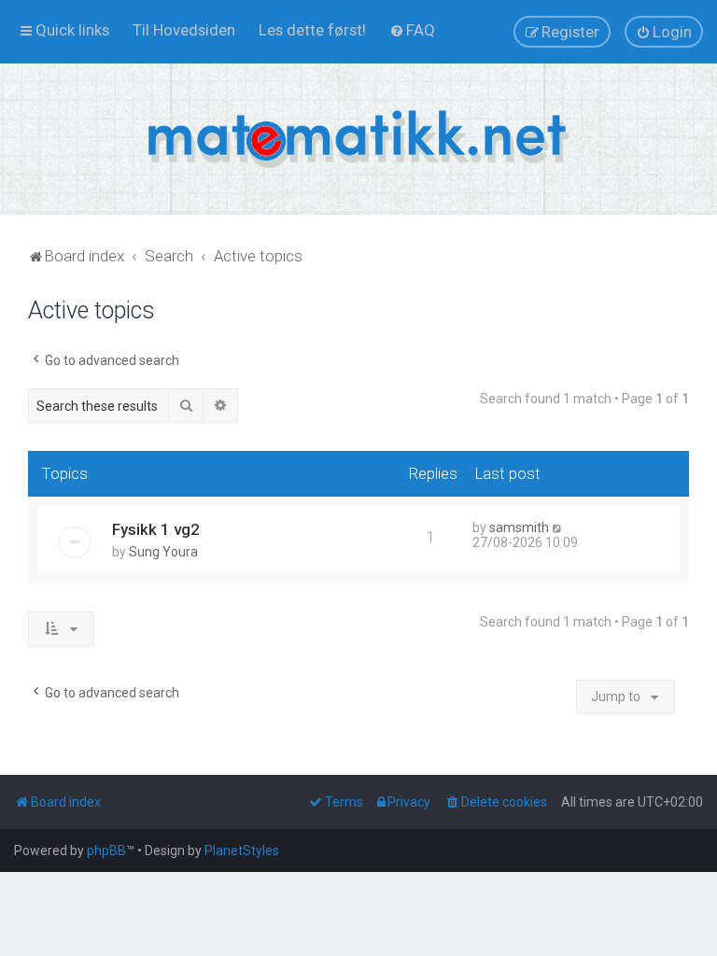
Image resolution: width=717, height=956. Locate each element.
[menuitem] (184, 30)
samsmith (519, 527)
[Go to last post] (558, 527)
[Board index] (358, 139)
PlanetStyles (241, 850)
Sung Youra (163, 551)
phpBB (106, 850)
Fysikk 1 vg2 (156, 529)
